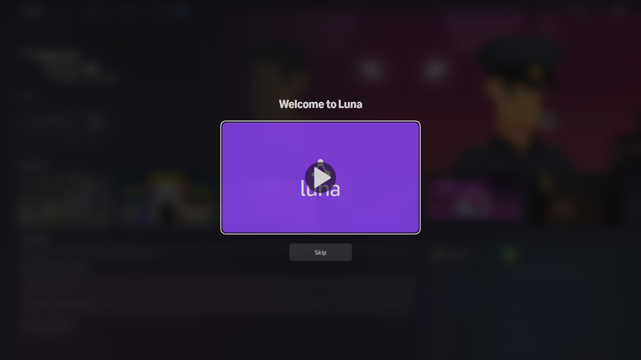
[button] (320, 177)
